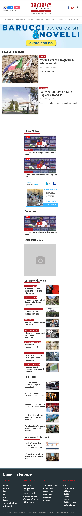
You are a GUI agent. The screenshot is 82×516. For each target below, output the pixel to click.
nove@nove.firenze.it (69, 505)
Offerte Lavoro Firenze (50, 485)
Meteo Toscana (47, 497)
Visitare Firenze (48, 488)
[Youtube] (72, 7)
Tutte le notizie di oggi (10, 503)
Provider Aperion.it (69, 491)
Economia (20, 19)
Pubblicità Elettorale (69, 502)
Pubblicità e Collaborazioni (67, 495)
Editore (65, 485)
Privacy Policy (67, 499)
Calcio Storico (27, 485)
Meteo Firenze (47, 494)
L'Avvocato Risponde (29, 493)
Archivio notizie (7, 506)
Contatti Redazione (69, 488)
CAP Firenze (46, 500)
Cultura (39, 19)
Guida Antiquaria (28, 502)
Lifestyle (50, 19)
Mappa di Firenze (48, 491)
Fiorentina (73, 19)
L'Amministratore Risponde (28, 489)
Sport (30, 19)
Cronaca (9, 19)
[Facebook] (68, 7)
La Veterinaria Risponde (30, 499)
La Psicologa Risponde (30, 496)
